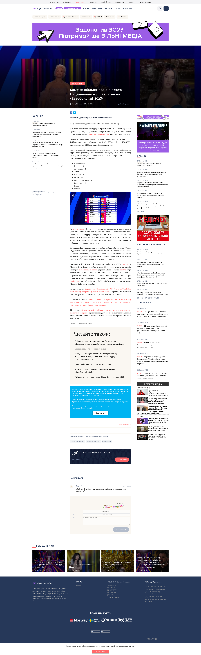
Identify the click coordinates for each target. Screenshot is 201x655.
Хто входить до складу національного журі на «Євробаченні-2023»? (95, 370)
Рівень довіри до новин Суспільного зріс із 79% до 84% (152, 284)
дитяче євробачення (71, 17)
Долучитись (100, 413)
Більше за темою (43, 546)
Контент (86, 8)
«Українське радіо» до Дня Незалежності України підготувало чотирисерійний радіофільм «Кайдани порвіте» (151, 206)
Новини (59, 8)
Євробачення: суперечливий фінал (90, 348)
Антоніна (130, 2)
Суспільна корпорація (72, 8)
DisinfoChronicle (106, 2)
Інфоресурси (127, 8)
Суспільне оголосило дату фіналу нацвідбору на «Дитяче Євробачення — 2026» (152, 293)
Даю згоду (100, 652)
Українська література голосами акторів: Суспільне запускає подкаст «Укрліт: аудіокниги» (46, 134)
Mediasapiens (111, 587)
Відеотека (110, 594)
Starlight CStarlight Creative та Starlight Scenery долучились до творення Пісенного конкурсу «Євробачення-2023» (96, 356)
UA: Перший (110, 17)
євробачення (55, 17)
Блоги (118, 8)
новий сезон (86, 17)
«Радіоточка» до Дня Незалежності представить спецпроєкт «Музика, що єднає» (45, 155)
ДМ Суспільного (80, 2)
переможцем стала (88, 269)
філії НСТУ (98, 17)
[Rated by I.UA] (95, 632)
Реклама (78, 585)
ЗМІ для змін (93, 2)
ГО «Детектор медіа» (144, 2)
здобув (123, 269)
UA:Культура (123, 17)
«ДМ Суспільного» (125, 424)
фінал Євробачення (77, 441)
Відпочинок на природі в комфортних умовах (44, 124)
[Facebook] (71, 112)
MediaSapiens (67, 2)
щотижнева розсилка (96, 452)
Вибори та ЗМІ (111, 595)
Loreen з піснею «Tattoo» (98, 134)
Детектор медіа (54, 2)
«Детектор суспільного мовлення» (95, 117)
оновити (120, 503)
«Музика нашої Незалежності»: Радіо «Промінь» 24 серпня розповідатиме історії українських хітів (47, 145)
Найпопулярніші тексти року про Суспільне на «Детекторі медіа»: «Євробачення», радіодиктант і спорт (100, 342)
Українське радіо (40, 17)
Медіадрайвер (119, 2)
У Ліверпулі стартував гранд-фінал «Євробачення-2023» (100, 377)
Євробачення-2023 (93, 441)
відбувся (125, 264)
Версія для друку (125, 104)
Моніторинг (109, 8)
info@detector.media (154, 591)
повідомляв (78, 229)
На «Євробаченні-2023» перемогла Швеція (94, 364)
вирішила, (75, 281)
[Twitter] (74, 112)
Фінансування (97, 8)
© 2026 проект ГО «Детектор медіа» (154, 589)
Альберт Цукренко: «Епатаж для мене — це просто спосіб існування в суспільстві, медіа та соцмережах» (47, 166)
